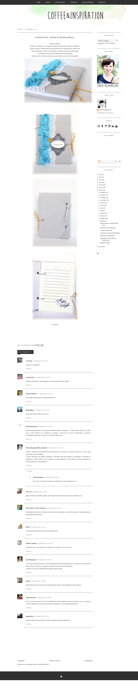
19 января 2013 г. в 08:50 (44, 560)
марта (102, 216)
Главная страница (54, 660)
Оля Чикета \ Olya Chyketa (36, 508)
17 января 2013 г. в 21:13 (44, 394)
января (102, 221)
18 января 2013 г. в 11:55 (53, 508)
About (48, 2)
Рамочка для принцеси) (107, 235)
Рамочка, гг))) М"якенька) (107, 228)
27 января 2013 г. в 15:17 (41, 616)
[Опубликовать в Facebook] (42, 345)
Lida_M (28, 492)
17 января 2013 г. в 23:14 (55, 448)
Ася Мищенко (31, 560)
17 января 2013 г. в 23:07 (45, 426)
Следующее (21, 660)
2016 (100, 182)
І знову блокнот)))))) (106, 230)
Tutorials (73, 2)
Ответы (30, 471)
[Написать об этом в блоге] (38, 345)
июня (102, 208)
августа (102, 203)
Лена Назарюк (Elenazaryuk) (36, 448)
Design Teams (60, 2)
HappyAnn (30, 616)
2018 (100, 177)
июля (102, 205)
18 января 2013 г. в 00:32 (39, 492)
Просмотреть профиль (105, 113)
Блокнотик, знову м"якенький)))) (110, 233)
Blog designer (87, 2)
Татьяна (29, 361)
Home (38, 2)
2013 (100, 190)
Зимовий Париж (105, 243)
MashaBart (30, 410)
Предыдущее (89, 660)
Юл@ (28, 527)
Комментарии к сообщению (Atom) (38, 664)
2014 (100, 187)
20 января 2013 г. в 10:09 (38, 581)
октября (102, 197)
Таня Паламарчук (25, 345)
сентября (103, 200)
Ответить (29, 369)
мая (101, 210)
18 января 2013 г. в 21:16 (38, 527)
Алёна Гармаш (31, 543)
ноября (102, 195)
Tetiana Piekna (31, 394)
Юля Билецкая (31, 426)
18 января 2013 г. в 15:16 (51, 477)
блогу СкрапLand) (74, 48)
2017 (100, 180)
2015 (100, 185)
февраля (103, 218)
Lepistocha (30, 377)
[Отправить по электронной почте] (36, 345)
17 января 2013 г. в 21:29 (41, 410)
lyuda (28, 581)
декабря (103, 192)
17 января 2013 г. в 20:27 (40, 361)
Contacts (101, 2)
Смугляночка (31, 597)
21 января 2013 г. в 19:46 (43, 597)
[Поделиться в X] (40, 345)
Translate (112, 43)
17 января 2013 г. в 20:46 (42, 377)
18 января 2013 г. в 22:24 (45, 543)
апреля (102, 213)
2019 (100, 174)
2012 (100, 246)
